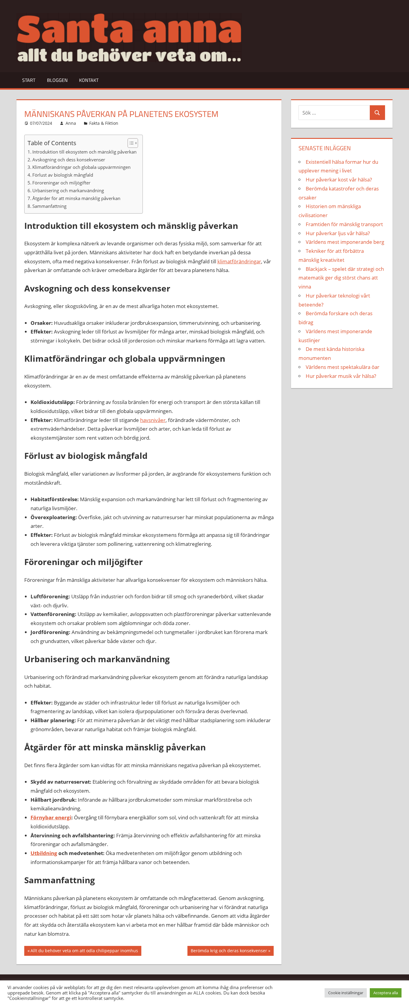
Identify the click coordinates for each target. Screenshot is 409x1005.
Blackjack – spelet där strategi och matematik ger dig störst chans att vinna (341, 277)
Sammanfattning (49, 206)
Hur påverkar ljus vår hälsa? (338, 233)
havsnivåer (153, 420)
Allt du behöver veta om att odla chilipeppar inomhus (84, 951)
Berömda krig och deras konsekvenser (228, 951)
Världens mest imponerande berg (345, 241)
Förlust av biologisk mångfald (62, 175)
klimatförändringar (239, 261)
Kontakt (89, 80)
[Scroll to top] (399, 995)
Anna (71, 123)
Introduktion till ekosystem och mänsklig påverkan (84, 152)
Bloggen (57, 80)
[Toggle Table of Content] (130, 143)
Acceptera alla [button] (385, 992)
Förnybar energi (51, 817)
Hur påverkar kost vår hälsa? (339, 179)
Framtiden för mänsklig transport (344, 224)
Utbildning (44, 853)
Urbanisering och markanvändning (68, 190)
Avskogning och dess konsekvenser (68, 160)
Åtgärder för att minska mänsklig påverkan (76, 198)
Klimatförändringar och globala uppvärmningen (81, 167)
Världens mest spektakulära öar (342, 366)
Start (28, 80)
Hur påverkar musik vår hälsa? (341, 375)
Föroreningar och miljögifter (61, 183)
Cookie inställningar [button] (345, 992)
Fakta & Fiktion (103, 123)
